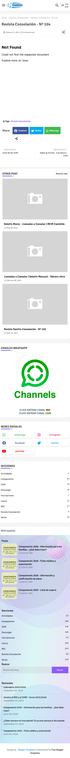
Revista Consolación (19, 17)
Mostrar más (62, 173)
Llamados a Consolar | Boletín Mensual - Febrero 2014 (34, 276)
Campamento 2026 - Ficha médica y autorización (37, 562)
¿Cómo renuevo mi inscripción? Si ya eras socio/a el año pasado (34, 720)
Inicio (4, 17)
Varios (35, 517)
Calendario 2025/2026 (15, 687)
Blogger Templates (27, 749)
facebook (20, 443)
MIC (35, 506)
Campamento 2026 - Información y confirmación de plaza (37, 577)
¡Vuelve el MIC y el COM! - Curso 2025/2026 (25, 697)
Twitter (38, 130)
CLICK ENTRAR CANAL (35, 410)
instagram (54, 434)
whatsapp (19, 434)
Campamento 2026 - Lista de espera (37, 590)
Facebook (22, 130)
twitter (55, 443)
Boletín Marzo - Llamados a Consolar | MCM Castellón (34, 224)
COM (35, 484)
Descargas (35, 490)
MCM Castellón (8, 530)
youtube (19, 451)
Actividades (35, 473)
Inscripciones (35, 495)
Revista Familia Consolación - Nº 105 (25, 329)
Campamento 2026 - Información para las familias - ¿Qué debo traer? (40, 548)
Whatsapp (54, 130)
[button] (57, 5)
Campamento (35, 479)
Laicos (35, 501)
